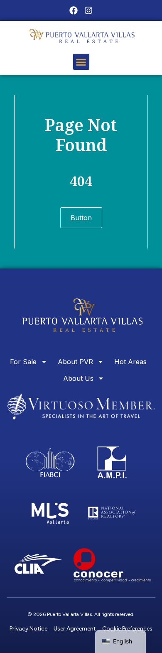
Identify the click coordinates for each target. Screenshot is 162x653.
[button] (81, 62)
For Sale (23, 362)
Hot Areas (130, 362)
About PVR (75, 362)
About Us (78, 378)
